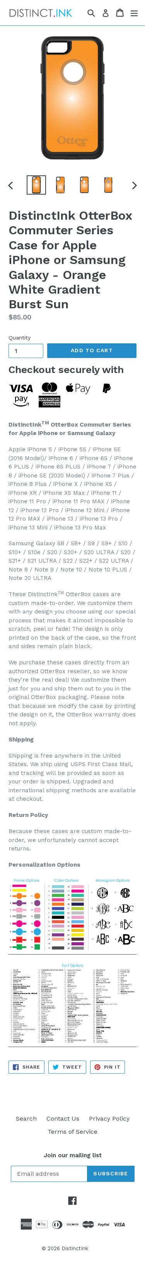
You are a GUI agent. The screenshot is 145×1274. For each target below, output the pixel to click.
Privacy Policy (109, 1118)
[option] (36, 185)
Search (26, 1118)
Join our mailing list (73, 1155)
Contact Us (62, 1118)
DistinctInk (74, 1248)
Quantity (20, 337)
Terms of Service (72, 1131)
